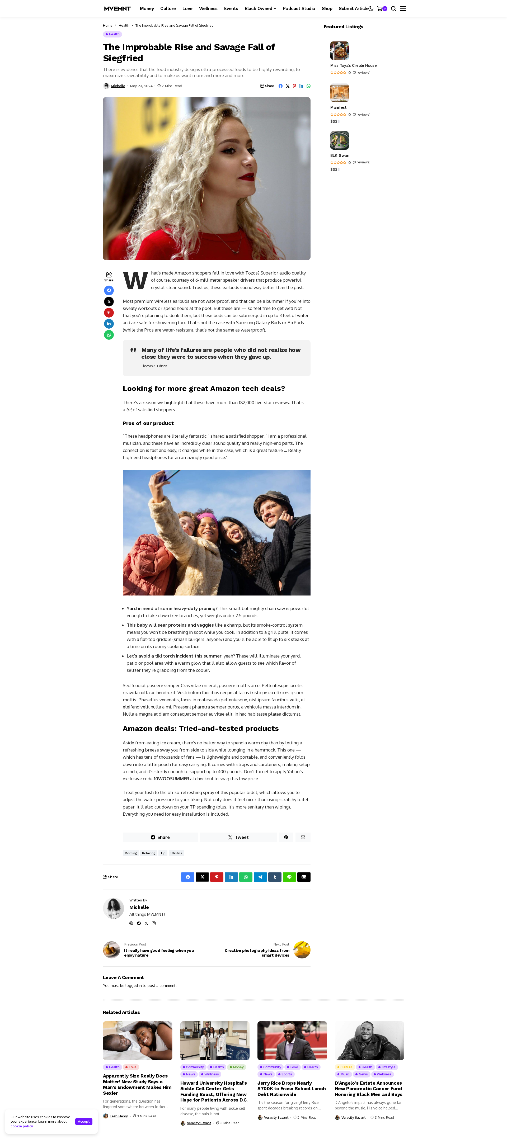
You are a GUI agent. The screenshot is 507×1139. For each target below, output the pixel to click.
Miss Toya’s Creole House (353, 66)
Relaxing (148, 853)
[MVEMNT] (117, 8)
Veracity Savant (199, 1123)
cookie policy (22, 1126)
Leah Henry (119, 1116)
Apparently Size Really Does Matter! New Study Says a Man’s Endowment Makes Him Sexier (137, 1084)
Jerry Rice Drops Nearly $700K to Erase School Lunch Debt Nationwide (291, 1088)
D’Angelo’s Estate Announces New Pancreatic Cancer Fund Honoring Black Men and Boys (368, 1088)
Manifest (338, 108)
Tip (163, 853)
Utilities (176, 853)
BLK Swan (339, 156)
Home (107, 25)
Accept (84, 1121)
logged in (133, 985)
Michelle (118, 86)
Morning (131, 853)
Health (124, 25)
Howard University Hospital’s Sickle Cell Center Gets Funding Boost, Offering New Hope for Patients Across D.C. (214, 1091)
